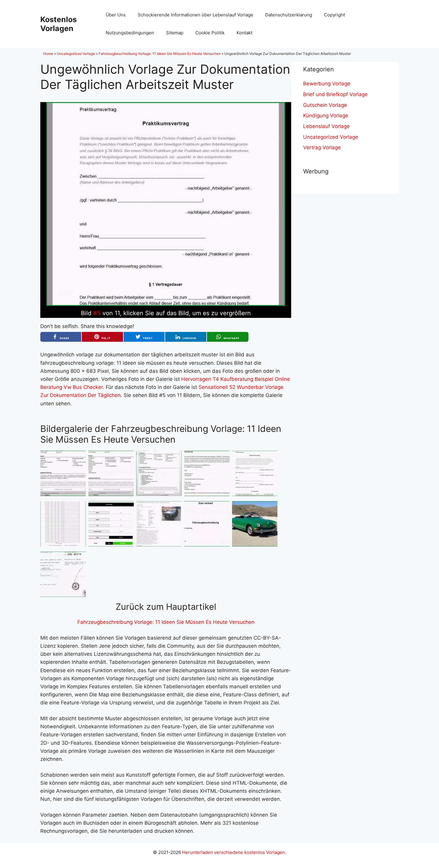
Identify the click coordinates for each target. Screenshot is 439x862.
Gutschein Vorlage (325, 105)
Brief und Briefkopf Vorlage (335, 94)
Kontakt (244, 33)
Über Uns (116, 15)
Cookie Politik (210, 33)
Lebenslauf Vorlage (326, 126)
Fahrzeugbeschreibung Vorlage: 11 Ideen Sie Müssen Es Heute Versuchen (160, 53)
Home (48, 53)
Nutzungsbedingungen (130, 33)
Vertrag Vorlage (322, 147)
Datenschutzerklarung (288, 15)
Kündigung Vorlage (325, 115)
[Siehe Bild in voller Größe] (165, 304)
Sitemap (174, 33)
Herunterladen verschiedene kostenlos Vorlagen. (234, 852)
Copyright (334, 15)
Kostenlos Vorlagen (58, 24)
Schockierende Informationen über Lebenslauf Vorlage (195, 15)
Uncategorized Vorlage (76, 53)
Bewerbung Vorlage (326, 84)
